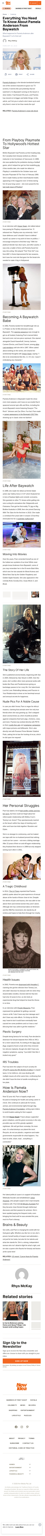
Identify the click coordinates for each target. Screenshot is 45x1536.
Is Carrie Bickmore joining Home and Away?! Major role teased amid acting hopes (14, 1325)
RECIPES (32, 1405)
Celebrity (13, 14)
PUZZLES (28, 1415)
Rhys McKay (12, 41)
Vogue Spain (14, 1117)
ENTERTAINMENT (28, 1410)
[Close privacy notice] (40, 1524)
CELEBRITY (12, 1405)
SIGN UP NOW (21, 1361)
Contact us (28, 1443)
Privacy (21, 1438)
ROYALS (38, 8)
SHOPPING (13, 1410)
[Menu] (3, 3)
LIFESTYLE (16, 1415)
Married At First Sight (24, 8)
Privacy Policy (30, 1365)
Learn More (19, 1527)
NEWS (22, 1405)
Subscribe (14, 1443)
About (12, 1438)
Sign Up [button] (34, 3)
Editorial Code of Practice (21, 1448)
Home (5, 14)
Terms (31, 1438)
